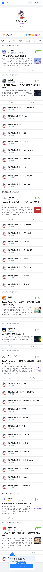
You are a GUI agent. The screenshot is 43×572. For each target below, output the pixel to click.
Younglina (27, 184)
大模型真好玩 (28, 176)
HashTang (27, 225)
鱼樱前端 (27, 383)
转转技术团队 (12, 528)
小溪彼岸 (27, 443)
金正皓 (26, 417)
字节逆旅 (27, 452)
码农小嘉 (27, 242)
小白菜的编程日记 (30, 107)
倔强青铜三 (27, 276)
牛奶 (25, 167)
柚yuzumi (11, 51)
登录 (36, 2)
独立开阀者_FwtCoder (31, 400)
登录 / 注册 (21, 566)
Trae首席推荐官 (29, 392)
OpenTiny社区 (13, 356)
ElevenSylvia (28, 150)
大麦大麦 (27, 434)
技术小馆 (27, 284)
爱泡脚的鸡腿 (28, 250)
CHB (25, 116)
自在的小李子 (12, 329)
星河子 (26, 259)
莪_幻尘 (10, 80)
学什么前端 (27, 233)
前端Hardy (27, 267)
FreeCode (27, 159)
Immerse (11, 197)
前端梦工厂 (27, 469)
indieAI (26, 477)
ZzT (25, 125)
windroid (27, 486)
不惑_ (25, 409)
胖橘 (25, 426)
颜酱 (25, 133)
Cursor (31, 460)
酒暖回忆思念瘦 (6, 45)
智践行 (10, 297)
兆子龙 (26, 142)
